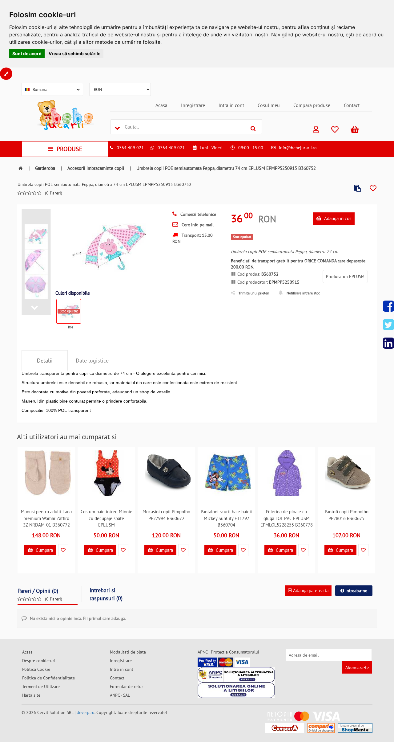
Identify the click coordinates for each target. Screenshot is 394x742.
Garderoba (45, 168)
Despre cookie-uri (38, 660)
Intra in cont (231, 105)
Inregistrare (193, 105)
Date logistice (92, 360)
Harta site (31, 695)
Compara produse (311, 105)
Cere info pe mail (197, 225)
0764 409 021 (130, 147)
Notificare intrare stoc (303, 293)
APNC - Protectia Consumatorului (228, 652)
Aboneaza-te (357, 667)
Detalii (45, 360)
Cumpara (43, 550)
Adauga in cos (337, 218)
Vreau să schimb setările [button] (74, 53)
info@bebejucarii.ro (298, 147)
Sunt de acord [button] (27, 53)
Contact (352, 105)
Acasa (161, 105)
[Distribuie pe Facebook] (388, 306)
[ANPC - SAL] (236, 675)
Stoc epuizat (69, 311)
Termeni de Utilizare (41, 686)
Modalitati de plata (128, 652)
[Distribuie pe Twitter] (388, 324)
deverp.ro (85, 712)
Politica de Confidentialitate (48, 678)
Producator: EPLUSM (345, 276)
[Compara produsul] (357, 188)
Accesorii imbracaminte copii (95, 168)
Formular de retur (126, 686)
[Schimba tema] (6, 74)
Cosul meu (269, 105)
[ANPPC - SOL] (236, 690)
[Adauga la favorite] (373, 188)
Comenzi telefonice (197, 214)
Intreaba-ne (355, 590)
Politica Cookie (36, 669)
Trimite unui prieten (254, 293)
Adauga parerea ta (310, 590)
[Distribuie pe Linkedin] (388, 343)
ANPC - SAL (120, 695)
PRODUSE (69, 149)
